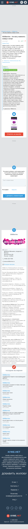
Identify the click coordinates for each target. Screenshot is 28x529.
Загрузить (14, 189)
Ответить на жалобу (14, 134)
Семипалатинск (6, 62)
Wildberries (6, 68)
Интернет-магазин (9, 264)
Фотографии (5, 189)
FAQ (14, 500)
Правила (14, 490)
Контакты (14, 486)
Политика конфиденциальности (14, 495)
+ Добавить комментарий (14, 196)
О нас (14, 482)
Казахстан (6, 60)
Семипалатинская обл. (15, 60)
